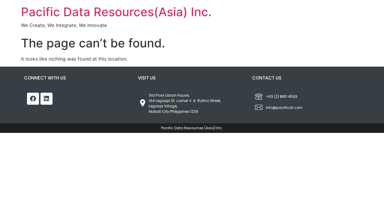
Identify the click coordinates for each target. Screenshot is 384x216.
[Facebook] (33, 99)
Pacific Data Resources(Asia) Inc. (116, 11)
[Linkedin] (46, 99)
